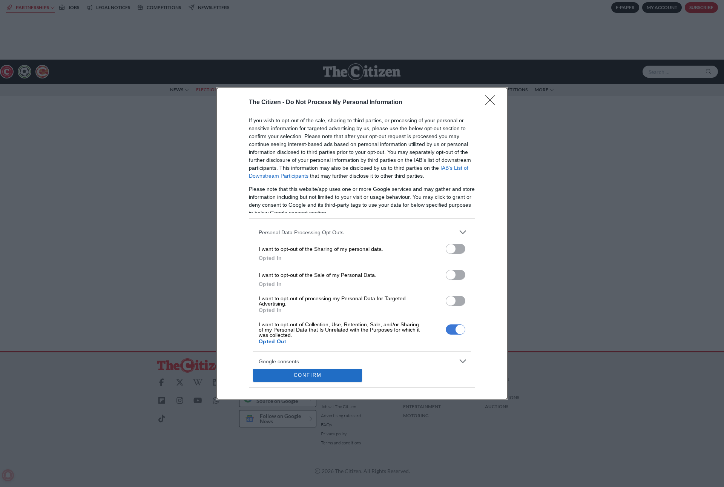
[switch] (455, 249)
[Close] (492, 102)
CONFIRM (308, 375)
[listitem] (362, 232)
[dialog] (362, 243)
